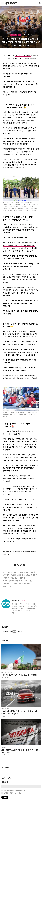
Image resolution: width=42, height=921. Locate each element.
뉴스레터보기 (30, 466)
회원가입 (12, 466)
